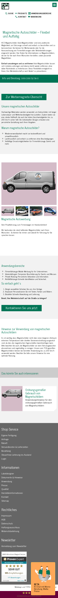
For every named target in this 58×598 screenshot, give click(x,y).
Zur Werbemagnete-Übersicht (24, 96)
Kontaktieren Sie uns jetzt (21, 307)
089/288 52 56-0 (30, 78)
